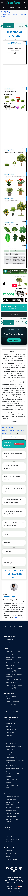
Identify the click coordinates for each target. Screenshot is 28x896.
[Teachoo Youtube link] (20, 868)
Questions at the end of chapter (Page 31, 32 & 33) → (14, 574)
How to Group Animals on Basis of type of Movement (14, 524)
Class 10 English (10, 726)
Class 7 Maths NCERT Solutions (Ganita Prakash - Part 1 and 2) (14, 752)
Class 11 (12, 7)
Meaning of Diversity (13, 444)
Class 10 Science (10, 723)
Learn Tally (9, 836)
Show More (14, 421)
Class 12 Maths (10, 732)
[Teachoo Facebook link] (7, 868)
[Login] (24, 2)
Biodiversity (7, 551)
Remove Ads (14, 314)
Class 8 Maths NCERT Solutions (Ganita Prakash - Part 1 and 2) (14, 760)
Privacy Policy (9, 881)
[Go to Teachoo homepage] (13, 2)
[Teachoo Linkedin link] (14, 871)
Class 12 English (10, 735)
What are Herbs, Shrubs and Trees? (13, 455)
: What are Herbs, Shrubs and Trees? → (14, 307)
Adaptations (7, 542)
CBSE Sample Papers (12, 859)
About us (10, 877)
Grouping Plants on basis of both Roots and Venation (12, 501)
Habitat (6, 534)
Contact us (17, 877)
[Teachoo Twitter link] (16, 868)
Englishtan (9, 850)
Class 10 (19, 7)
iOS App (8, 642)
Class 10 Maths (10, 720)
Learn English (9, 830)
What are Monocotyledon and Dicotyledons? (13, 512)
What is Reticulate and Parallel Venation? (13, 478)
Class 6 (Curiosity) (5, 12)
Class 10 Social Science (12, 729)
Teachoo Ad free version (12, 701)
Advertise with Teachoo (14, 883)
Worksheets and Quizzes (13, 705)
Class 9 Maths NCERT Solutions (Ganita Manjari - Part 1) (14, 768)
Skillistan (8, 708)
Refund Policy (19, 881)
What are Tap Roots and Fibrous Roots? (14, 489)
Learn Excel (9, 833)
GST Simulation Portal (12, 711)
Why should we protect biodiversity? (11, 561)
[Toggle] (3, 2)
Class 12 (4, 7)
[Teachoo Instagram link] (12, 868)
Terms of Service (14, 879)
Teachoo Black (19, 617)
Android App (9, 639)
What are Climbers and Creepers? (11, 466)
